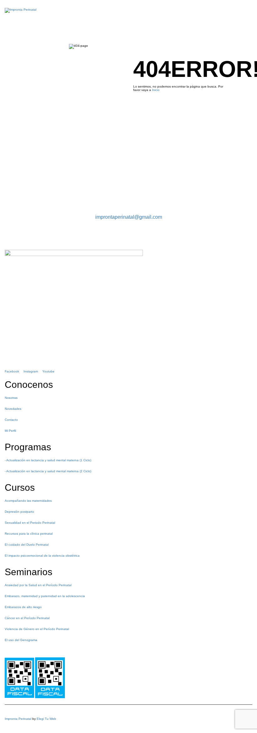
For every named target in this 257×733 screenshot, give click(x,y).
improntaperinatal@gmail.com (128, 217)
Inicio (156, 90)
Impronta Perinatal (18, 718)
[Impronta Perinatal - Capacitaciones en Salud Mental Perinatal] (20, 13)
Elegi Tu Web (46, 718)
